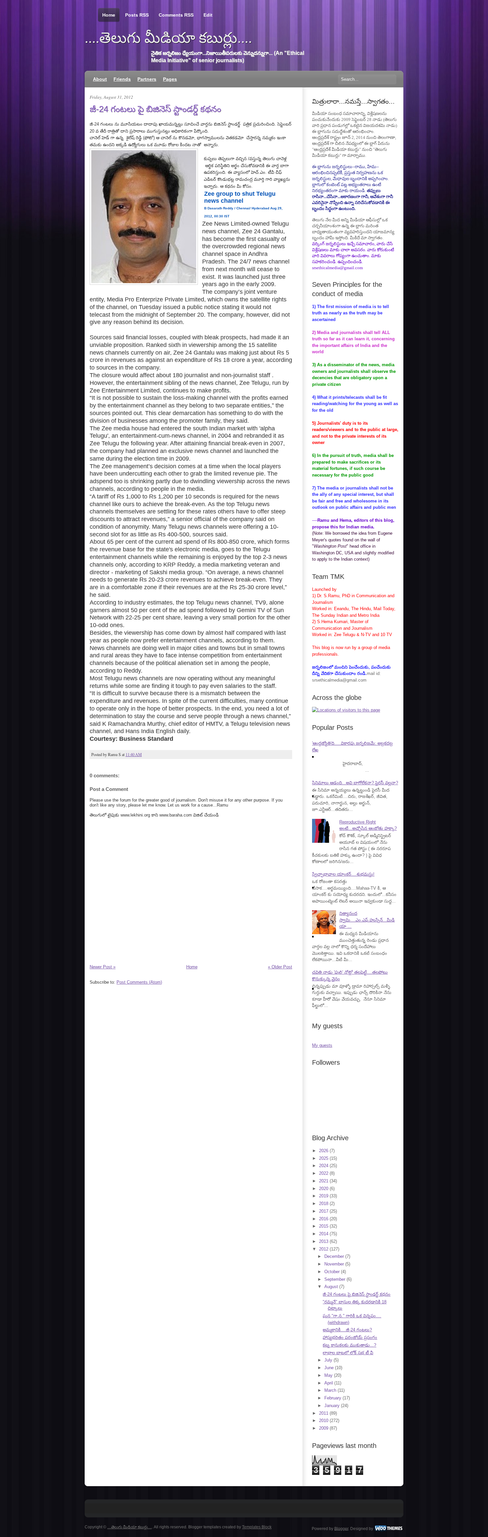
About (100, 79)
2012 (323, 1249)
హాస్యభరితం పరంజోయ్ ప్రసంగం (350, 1337)
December (334, 1256)
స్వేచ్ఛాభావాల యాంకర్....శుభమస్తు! (343, 874)
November (334, 1264)
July (328, 1360)
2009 (323, 1428)
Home (108, 15)
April (328, 1382)
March (330, 1390)
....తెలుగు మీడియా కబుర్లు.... (168, 38)
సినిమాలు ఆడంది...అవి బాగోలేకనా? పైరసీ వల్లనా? (355, 782)
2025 (323, 1158)
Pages (170, 79)
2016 (323, 1218)
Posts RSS (137, 15)
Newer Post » (103, 966)
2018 (323, 1203)
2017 (323, 1211)
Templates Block (257, 1527)
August (331, 1286)
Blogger (341, 1528)
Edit (207, 15)
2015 (323, 1226)
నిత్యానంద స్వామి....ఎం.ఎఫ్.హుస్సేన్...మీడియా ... (367, 920)
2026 (323, 1150)
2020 (323, 1188)
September (334, 1279)
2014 (323, 1233)
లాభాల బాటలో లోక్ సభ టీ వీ (348, 1352)
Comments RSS (176, 15)
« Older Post (280, 966)
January (332, 1405)
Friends (122, 79)
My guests (322, 1045)
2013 (323, 1241)
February (332, 1397)
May (328, 1375)
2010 (323, 1420)
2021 (323, 1180)
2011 (323, 1413)
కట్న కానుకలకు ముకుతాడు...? (349, 1345)
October (332, 1271)
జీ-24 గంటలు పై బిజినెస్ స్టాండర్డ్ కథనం (155, 109)
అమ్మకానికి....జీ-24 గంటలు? (347, 1329)
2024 (323, 1165)
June (329, 1367)
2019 (323, 1195)
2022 (323, 1173)
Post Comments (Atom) (139, 982)
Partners (146, 79)
